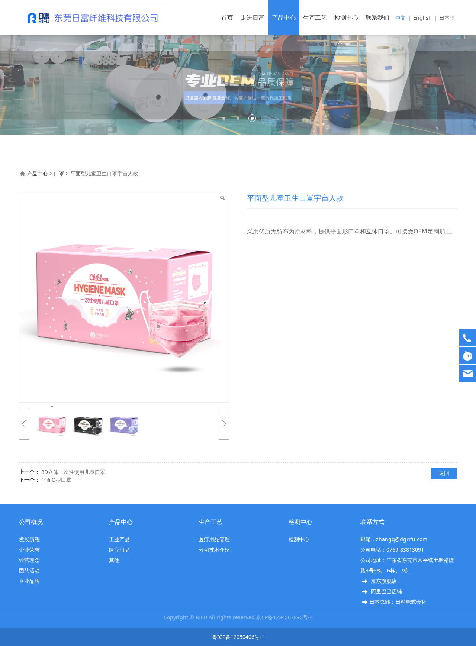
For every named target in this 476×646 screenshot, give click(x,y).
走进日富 (252, 17)
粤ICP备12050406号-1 (238, 636)
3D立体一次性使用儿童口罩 (73, 471)
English (422, 17)
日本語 (447, 17)
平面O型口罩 (56, 479)
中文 (400, 17)
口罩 (59, 173)
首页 (227, 17)
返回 (444, 473)
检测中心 (346, 17)
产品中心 (284, 17)
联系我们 (377, 17)
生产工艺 (315, 17)
